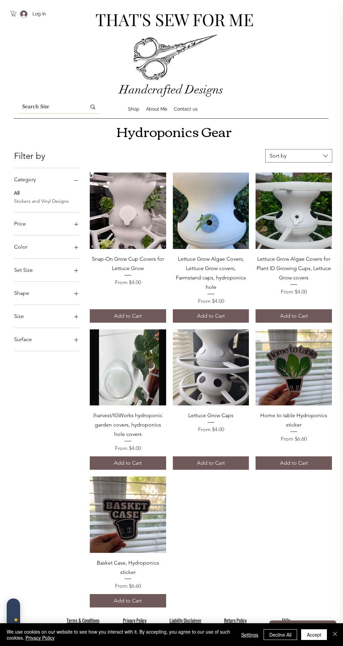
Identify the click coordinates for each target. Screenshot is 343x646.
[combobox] (298, 156)
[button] (13, 13)
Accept (314, 634)
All (16, 193)
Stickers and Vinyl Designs (41, 201)
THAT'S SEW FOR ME (174, 19)
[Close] (335, 635)
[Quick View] (128, 211)
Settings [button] (249, 634)
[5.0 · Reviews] (13, 619)
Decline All (280, 634)
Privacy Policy (40, 637)
